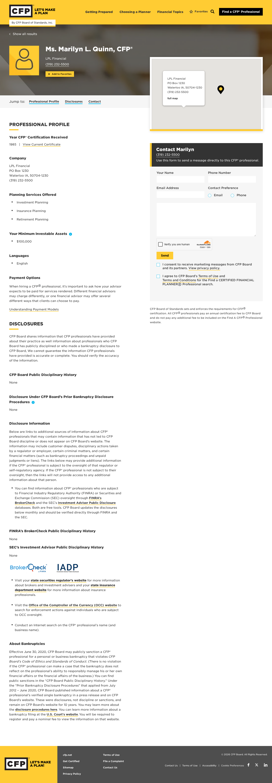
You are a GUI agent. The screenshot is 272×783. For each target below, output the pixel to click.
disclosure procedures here (36, 709)
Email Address (168, 188)
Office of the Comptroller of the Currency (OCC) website (73, 605)
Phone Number (219, 173)
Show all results (25, 34)
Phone (241, 195)
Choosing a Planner (135, 12)
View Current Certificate (42, 144)
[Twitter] (256, 765)
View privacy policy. (204, 268)
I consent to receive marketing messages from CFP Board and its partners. (207, 266)
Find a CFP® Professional (241, 12)
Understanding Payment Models (34, 309)
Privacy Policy (72, 773)
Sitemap (68, 767)
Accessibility (209, 765)
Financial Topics (170, 12)
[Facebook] (248, 765)
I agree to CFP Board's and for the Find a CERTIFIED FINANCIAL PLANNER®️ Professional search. (208, 280)
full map (172, 98)
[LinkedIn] (265, 765)
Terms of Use (208, 276)
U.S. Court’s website (62, 714)
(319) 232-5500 (57, 64)
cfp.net (67, 755)
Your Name (165, 173)
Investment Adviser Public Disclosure (87, 503)
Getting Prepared (99, 12)
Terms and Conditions (179, 280)
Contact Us (171, 765)
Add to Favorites (61, 74)
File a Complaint (113, 761)
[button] (220, 89)
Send (165, 255)
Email (218, 195)
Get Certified (71, 761)
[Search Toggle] (212, 12)
